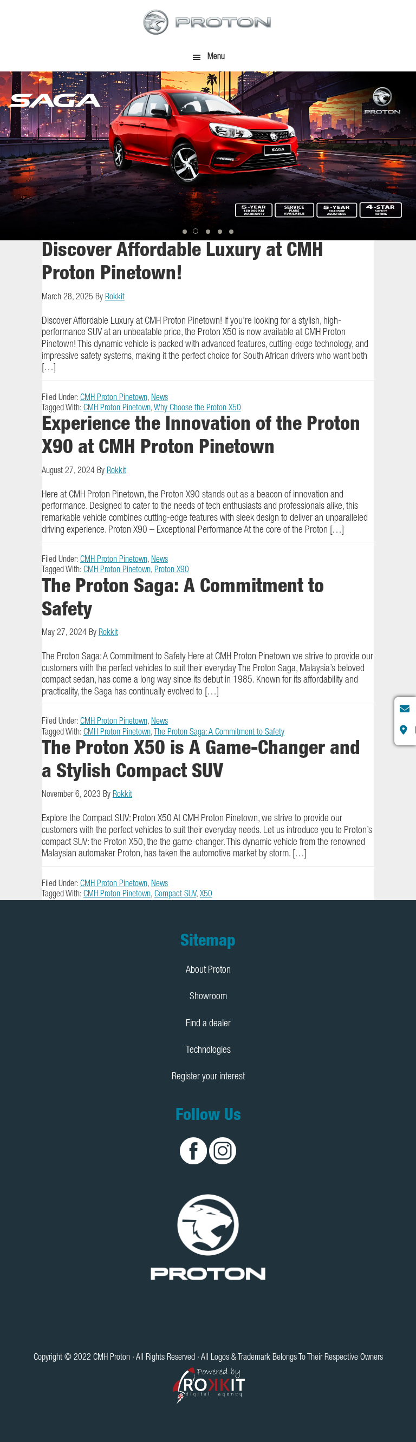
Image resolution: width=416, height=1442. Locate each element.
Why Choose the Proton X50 (197, 408)
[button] (185, 232)
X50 (206, 894)
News (159, 398)
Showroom (208, 997)
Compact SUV (175, 894)
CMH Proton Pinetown (113, 398)
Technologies (208, 1051)
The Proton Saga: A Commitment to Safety (219, 733)
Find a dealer (208, 1024)
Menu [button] (216, 57)
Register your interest (208, 1077)
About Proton (208, 970)
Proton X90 (171, 570)
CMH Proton (208, 21)
